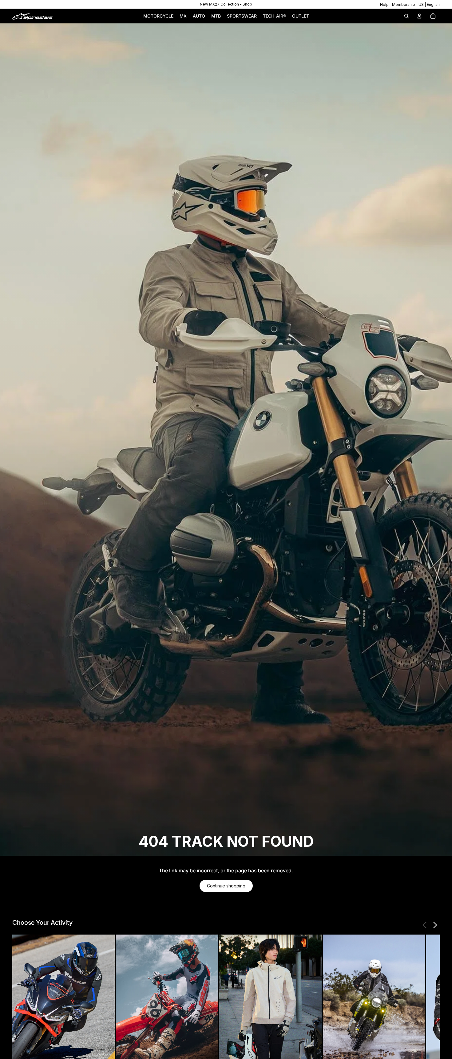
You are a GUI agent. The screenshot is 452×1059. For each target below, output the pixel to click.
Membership (403, 4)
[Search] (406, 16)
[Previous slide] (425, 925)
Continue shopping (226, 885)
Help (384, 4)
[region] (226, 4)
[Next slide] (435, 925)
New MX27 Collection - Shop (226, 4)
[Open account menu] (419, 16)
